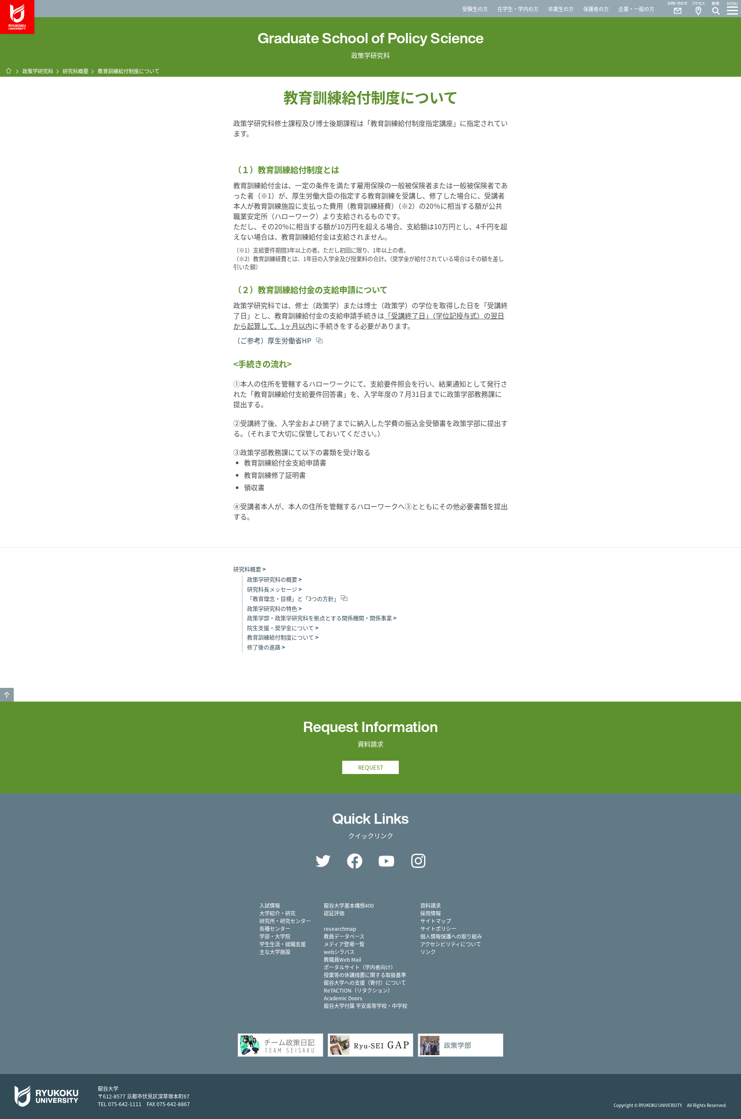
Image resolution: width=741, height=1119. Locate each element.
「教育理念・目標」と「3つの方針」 (293, 598)
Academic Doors (343, 998)
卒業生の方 (561, 8)
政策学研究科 (37, 71)
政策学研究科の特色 (272, 608)
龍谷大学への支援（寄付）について (365, 982)
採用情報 (430, 913)
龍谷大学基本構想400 (349, 905)
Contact (674, 8)
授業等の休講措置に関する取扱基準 (365, 974)
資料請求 (430, 905)
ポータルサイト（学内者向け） (360, 967)
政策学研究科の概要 (272, 579)
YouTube (386, 861)
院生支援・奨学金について (280, 628)
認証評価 (334, 913)
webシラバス (339, 951)
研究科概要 (75, 71)
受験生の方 (475, 8)
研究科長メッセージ (272, 589)
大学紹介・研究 (277, 913)
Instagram (418, 861)
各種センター (274, 928)
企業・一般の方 (636, 8)
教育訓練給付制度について (280, 637)
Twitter (322, 861)
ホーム (8, 70)
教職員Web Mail (342, 959)
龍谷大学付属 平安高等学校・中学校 (365, 1005)
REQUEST (370, 767)
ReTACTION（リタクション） (358, 990)
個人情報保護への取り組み (451, 936)
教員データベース (344, 936)
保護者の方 (596, 8)
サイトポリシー (438, 928)
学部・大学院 (274, 936)
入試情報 (269, 905)
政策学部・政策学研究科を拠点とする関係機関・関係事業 (319, 618)
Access (698, 8)
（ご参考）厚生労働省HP (273, 340)
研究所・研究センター (285, 920)
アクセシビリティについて (450, 944)
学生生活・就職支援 (282, 944)
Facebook (354, 861)
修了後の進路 (263, 647)
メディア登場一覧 (344, 944)
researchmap (340, 928)
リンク (428, 951)
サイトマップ (435, 920)
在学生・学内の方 (518, 8)
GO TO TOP (7, 695)
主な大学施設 (274, 951)
